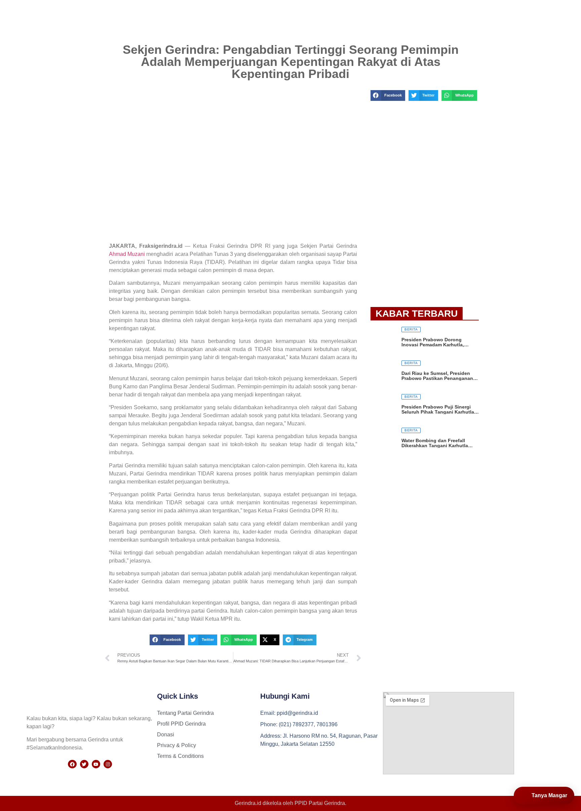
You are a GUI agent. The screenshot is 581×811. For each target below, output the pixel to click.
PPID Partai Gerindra (320, 803)
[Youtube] (96, 764)
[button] (167, 639)
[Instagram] (108, 764)
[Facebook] (72, 764)
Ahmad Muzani (127, 254)
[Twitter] (84, 764)
